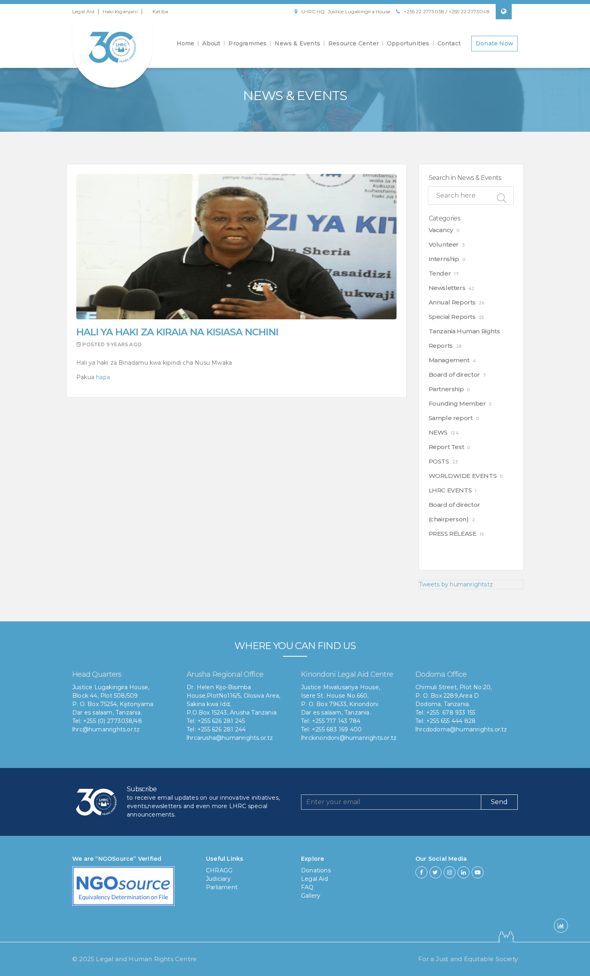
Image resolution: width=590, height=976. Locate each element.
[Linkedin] (464, 872)
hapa (102, 377)
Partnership (446, 389)
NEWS (438, 432)
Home (186, 43)
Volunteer (444, 244)
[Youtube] (478, 872)
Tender (440, 273)
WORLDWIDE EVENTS (463, 476)
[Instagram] (450, 872)
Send (499, 802)
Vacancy (441, 230)
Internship (444, 259)
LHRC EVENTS (450, 490)
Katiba (160, 11)
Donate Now (494, 43)
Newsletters (447, 288)
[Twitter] (435, 872)
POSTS (439, 461)
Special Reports (452, 317)
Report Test (446, 447)
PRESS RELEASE (452, 533)
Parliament (222, 887)
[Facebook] (421, 872)
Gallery (310, 895)
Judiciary (218, 878)
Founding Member (457, 403)
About (211, 43)
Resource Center (353, 43)
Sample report (451, 418)
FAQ (307, 887)
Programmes (247, 43)
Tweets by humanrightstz (456, 584)
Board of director (454, 374)
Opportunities (408, 43)
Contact (449, 43)
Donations (316, 870)
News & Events (297, 43)
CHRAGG (219, 870)
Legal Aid (83, 11)
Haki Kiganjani (120, 11)
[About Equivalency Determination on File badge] (123, 888)
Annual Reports (452, 302)
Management (449, 360)
